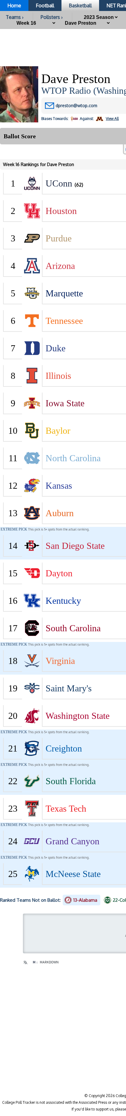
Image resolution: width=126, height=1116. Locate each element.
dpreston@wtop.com (76, 105)
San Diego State (75, 546)
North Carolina (73, 458)
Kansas (59, 485)
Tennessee (64, 321)
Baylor (58, 431)
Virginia (60, 661)
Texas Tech (66, 808)
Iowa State (65, 403)
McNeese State (73, 874)
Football (45, 5)
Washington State (77, 716)
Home (14, 5)
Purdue (59, 238)
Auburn (60, 513)
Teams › (15, 17)
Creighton (64, 748)
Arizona (60, 266)
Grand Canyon (72, 841)
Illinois (58, 376)
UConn (59, 183)
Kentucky (63, 601)
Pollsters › (52, 17)
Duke (55, 348)
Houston (61, 211)
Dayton (59, 573)
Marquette (64, 293)
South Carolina (73, 628)
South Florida (71, 781)
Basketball (80, 5)
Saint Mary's (69, 688)
